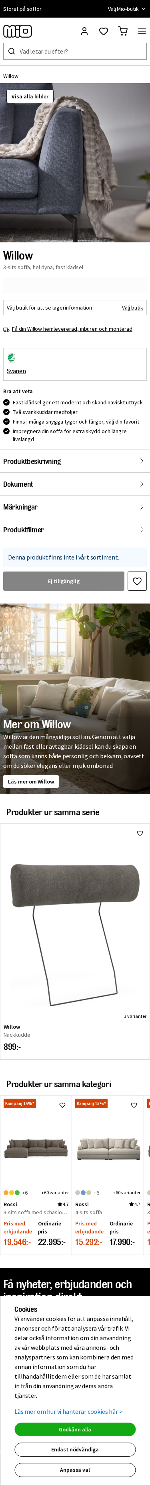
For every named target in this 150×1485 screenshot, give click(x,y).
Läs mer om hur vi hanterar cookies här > (68, 1411)
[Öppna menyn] (142, 31)
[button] (75, 162)
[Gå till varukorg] (123, 31)
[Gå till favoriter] (104, 31)
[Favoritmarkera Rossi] (62, 1105)
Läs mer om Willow (31, 781)
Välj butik (132, 307)
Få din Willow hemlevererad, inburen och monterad (72, 328)
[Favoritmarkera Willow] (137, 581)
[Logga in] (84, 31)
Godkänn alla (75, 1429)
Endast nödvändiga (75, 1449)
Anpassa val (75, 1469)
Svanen (16, 371)
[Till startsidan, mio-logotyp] (17, 31)
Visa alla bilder (30, 96)
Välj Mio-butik (123, 8)
